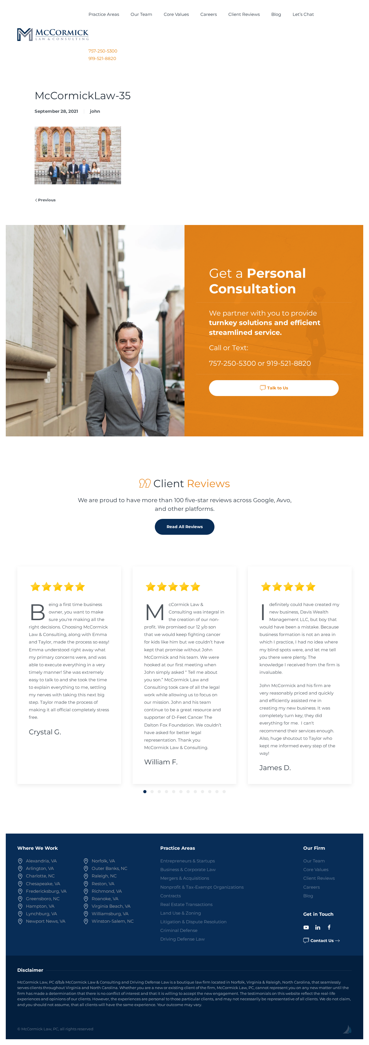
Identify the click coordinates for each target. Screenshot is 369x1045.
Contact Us (322, 940)
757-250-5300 (103, 51)
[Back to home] (53, 34)
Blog (276, 14)
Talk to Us (277, 388)
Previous (47, 200)
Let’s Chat (303, 14)
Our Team (141, 14)
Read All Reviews (185, 526)
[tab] (144, 791)
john (95, 111)
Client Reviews (244, 14)
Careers (208, 14)
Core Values (176, 14)
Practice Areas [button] (104, 14)
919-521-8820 (102, 58)
